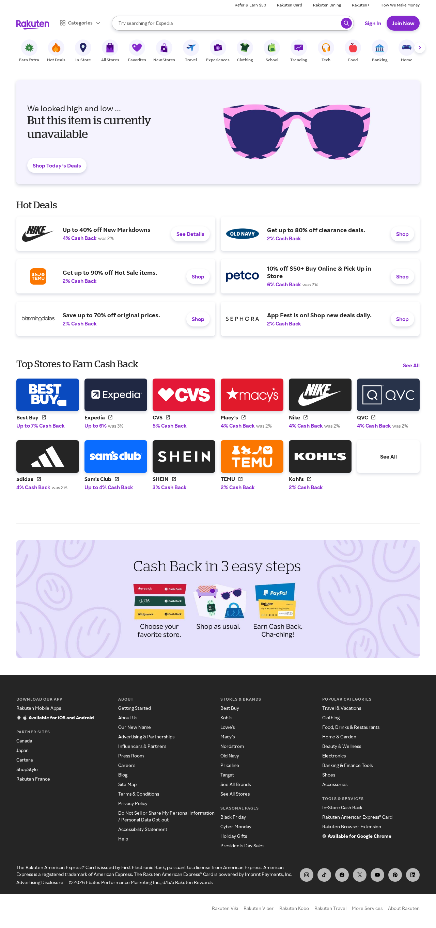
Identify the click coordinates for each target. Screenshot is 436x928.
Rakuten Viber (259, 908)
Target (227, 775)
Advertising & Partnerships (146, 736)
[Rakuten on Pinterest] (395, 875)
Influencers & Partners (142, 746)
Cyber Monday (235, 826)
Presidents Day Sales (242, 845)
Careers (126, 765)
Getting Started (134, 708)
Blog (122, 775)
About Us (127, 717)
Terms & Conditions (138, 794)
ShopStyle (27, 769)
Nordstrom (232, 746)
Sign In (373, 23)
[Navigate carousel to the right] (419, 47)
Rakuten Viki (225, 908)
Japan (22, 750)
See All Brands (235, 784)
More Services (367, 908)
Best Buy (229, 708)
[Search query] (346, 23)
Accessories (334, 784)
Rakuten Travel (330, 908)
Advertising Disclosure (39, 882)
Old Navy (229, 755)
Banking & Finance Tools (347, 765)
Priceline (229, 765)
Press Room (131, 755)
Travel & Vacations (341, 708)
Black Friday (233, 817)
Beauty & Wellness (341, 746)
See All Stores (235, 794)
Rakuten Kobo (294, 908)
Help (123, 839)
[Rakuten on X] (360, 875)
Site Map (127, 784)
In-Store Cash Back (342, 807)
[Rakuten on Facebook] (342, 875)
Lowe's (227, 727)
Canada (24, 740)
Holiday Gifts (233, 836)
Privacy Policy (132, 803)
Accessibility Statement (142, 829)
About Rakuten (404, 908)
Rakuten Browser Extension (351, 826)
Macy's (227, 736)
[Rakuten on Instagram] (306, 875)
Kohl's (226, 717)
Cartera (24, 760)
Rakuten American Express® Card (357, 817)
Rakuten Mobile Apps (38, 708)
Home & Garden (339, 736)
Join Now (403, 23)
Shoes (328, 775)
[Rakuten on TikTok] (324, 875)
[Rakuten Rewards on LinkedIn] (413, 875)
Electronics (334, 755)
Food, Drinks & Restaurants (350, 727)
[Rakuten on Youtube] (377, 875)
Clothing (331, 717)
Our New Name (134, 727)
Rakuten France (33, 779)
